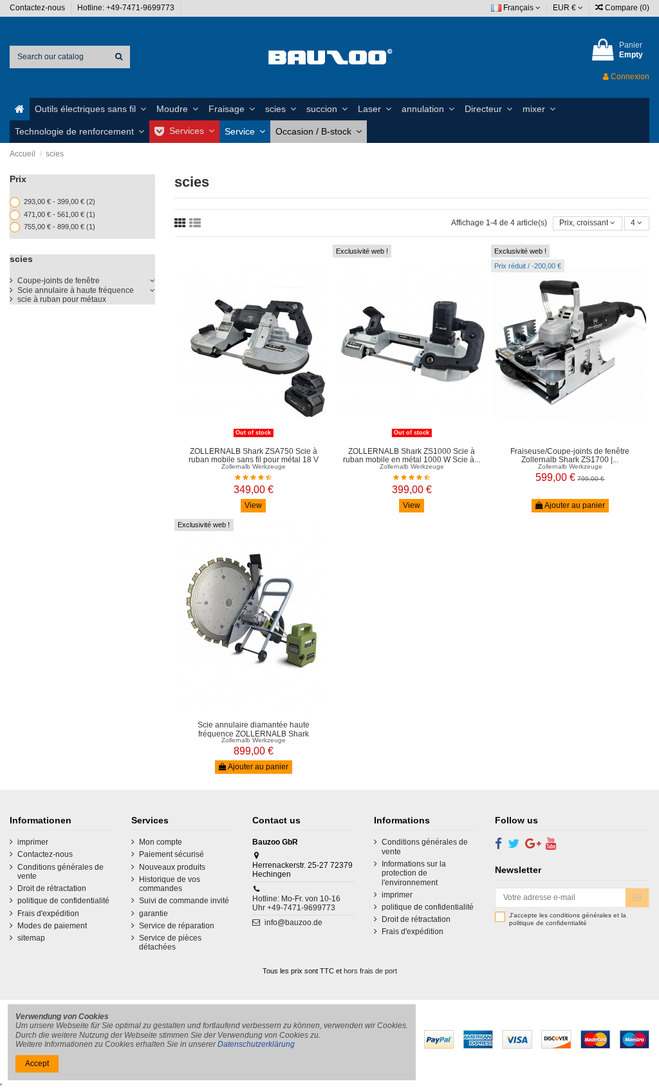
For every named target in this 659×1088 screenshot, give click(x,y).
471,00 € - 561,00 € (59, 214)
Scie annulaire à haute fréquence (75, 290)
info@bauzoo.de (293, 922)
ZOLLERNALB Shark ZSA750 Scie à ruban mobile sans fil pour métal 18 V (254, 455)
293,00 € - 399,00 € (59, 201)
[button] (90, 109)
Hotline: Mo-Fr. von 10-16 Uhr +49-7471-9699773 (296, 903)
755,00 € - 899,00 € (59, 226)
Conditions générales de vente (60, 872)
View (253, 505)
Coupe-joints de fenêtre (58, 280)
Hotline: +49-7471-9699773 (126, 7)
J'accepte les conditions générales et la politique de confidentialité (567, 919)
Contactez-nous (38, 7)
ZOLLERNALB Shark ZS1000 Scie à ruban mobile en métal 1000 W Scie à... (411, 455)
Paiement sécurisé (171, 854)
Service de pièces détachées (170, 942)
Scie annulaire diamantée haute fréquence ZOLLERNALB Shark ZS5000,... (254, 733)
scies (21, 259)
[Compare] (246, 437)
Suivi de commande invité (184, 900)
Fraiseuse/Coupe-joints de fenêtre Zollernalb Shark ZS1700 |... (569, 455)
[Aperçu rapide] (261, 437)
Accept (37, 1063)
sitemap (31, 938)
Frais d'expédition (48, 913)
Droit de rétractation (51, 888)
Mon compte (160, 842)
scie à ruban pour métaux (61, 299)
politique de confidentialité (63, 900)
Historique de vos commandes (169, 884)
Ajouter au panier (574, 505)
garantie (153, 913)
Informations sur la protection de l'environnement (414, 873)
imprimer (32, 842)
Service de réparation (176, 925)
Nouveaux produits (172, 867)
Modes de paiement (52, 925)
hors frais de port (370, 971)
